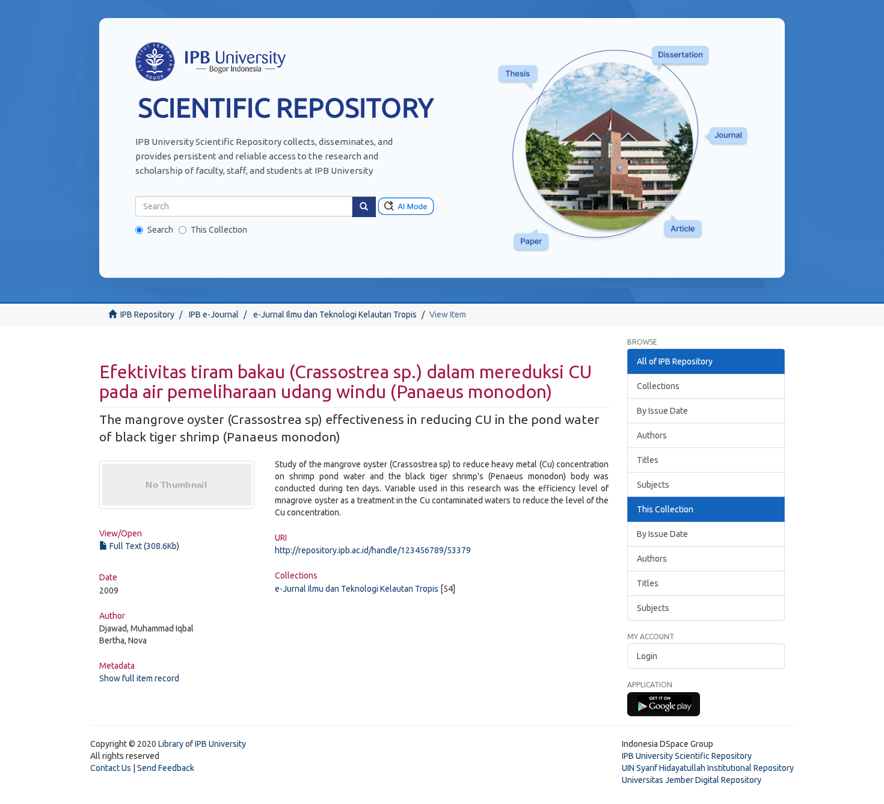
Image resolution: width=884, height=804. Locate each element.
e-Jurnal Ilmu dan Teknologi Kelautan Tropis (335, 314)
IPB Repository (147, 314)
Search (160, 230)
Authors (652, 435)
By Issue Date (662, 411)
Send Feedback (165, 768)
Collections (658, 386)
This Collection (219, 230)
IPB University (220, 744)
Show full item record (139, 678)
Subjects (653, 484)
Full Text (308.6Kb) (143, 546)
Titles (647, 460)
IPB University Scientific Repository (687, 756)
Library (170, 744)
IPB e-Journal (214, 314)
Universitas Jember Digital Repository (691, 780)
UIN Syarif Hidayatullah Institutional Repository (708, 768)
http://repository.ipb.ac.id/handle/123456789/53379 (373, 550)
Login (647, 656)
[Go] (364, 207)
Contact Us (110, 768)
